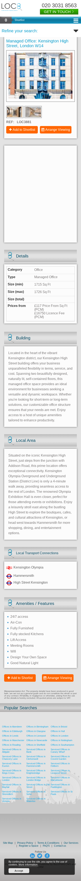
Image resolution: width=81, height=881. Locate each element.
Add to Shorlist (22, 678)
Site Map (8, 842)
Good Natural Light (24, 663)
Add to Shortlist (24, 129)
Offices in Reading (11, 745)
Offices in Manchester (13, 740)
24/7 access (19, 616)
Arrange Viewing (57, 129)
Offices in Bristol (59, 726)
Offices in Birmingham (37, 726)
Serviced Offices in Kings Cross (11, 771)
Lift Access (18, 640)
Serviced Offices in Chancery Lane (11, 757)
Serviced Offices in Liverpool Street (60, 771)
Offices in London (59, 735)
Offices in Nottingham (61, 740)
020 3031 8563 (59, 5)
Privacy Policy (25, 842)
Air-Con (16, 622)
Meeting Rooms (22, 645)
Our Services (71, 842)
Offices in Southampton (62, 745)
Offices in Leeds (10, 735)
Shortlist (20, 20)
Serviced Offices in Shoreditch (11, 792)
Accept (19, 871)
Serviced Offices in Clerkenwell (35, 757)
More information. (28, 864)
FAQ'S (46, 845)
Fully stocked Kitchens (27, 634)
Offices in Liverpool (36, 735)
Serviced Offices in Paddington (60, 785)
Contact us (60, 845)
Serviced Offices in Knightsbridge (35, 771)
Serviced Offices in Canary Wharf (60, 750)
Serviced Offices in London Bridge (35, 778)
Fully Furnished (21, 628)
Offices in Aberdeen (12, 726)
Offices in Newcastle (36, 740)
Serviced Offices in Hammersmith (35, 764)
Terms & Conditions (48, 842)
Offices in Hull (58, 731)
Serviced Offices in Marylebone (60, 778)
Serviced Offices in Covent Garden (60, 757)
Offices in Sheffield (35, 745)
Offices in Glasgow (35, 731)
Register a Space (28, 845)
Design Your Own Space (28, 657)
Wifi (13, 651)
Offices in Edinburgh (12, 731)
